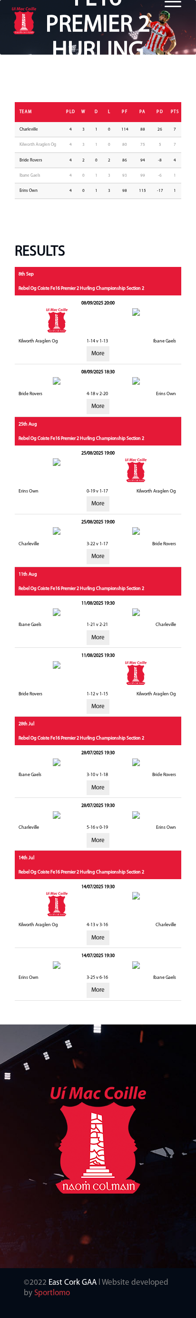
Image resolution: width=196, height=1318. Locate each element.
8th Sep (26, 274)
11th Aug (28, 574)
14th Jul (26, 858)
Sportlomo (52, 1293)
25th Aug (28, 424)
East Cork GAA (73, 1283)
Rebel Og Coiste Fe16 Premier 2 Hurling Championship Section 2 (81, 288)
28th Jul (26, 724)
